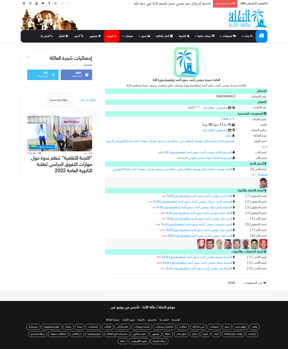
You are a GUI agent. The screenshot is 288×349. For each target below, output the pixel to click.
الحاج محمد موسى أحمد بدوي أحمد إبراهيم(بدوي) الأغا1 (198, 213)
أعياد (216, 334)
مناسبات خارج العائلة (117, 334)
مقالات (183, 326)
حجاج (194, 334)
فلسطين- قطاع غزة (215, 108)
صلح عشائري (139, 334)
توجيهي (93, 36)
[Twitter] (43, 3)
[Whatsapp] (55, 3)
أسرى (77, 36)
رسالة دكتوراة (159, 341)
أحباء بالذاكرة (163, 36)
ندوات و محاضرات (84, 100)
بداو (228, 136)
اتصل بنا (46, 36)
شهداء (110, 36)
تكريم (205, 334)
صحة (79, 326)
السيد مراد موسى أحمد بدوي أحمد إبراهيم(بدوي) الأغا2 (199, 230)
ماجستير (152, 320)
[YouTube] (36, 3)
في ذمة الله (198, 326)
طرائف (107, 326)
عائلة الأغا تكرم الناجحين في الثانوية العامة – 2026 (175, 7)
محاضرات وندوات (164, 326)
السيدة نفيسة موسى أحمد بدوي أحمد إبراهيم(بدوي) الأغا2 (197, 257)
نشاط (168, 334)
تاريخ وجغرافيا (94, 334)
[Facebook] (49, 3)
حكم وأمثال (122, 326)
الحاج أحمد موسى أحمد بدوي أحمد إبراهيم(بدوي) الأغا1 (199, 196)
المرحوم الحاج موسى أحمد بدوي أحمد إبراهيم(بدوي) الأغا (198, 152)
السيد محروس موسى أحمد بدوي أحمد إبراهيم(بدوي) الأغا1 (196, 224)
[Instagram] (30, 3)
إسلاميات (93, 326)
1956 (224, 119)
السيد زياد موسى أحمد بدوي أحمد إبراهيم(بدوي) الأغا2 (199, 219)
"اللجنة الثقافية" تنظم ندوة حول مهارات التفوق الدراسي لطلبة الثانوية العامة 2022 (61, 165)
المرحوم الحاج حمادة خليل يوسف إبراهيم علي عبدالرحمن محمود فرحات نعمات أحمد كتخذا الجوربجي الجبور (170, 141)
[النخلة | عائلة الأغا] (248, 18)
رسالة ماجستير (38, 334)
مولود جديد (240, 326)
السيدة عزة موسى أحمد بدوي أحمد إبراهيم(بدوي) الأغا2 (199, 268)
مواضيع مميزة (59, 100)
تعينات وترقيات (141, 326)
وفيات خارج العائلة (233, 334)
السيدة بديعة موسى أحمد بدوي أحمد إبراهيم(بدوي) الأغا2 (197, 263)
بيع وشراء (33, 326)
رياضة (68, 326)
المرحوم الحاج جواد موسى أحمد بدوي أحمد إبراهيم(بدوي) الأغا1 (194, 207)
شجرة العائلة (112, 320)
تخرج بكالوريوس (139, 341)
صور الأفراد (128, 320)
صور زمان (181, 334)
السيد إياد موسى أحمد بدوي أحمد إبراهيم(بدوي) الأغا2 (199, 236)
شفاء (122, 341)
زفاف (254, 326)
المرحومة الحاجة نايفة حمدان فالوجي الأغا (207, 158)
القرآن (62, 36)
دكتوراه (141, 320)
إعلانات (252, 334)
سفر (227, 326)
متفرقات (214, 326)
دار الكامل (77, 334)
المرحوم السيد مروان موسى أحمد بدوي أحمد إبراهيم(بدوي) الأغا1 (192, 202)
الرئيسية (176, 320)
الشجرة (183, 36)
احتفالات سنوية (58, 334)
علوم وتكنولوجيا (51, 326)
